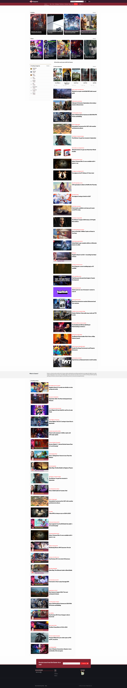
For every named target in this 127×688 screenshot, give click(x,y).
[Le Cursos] (82, 672)
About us (55, 675)
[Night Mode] (85, 1)
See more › (94, 12)
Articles (34, 69)
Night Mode (38, 672)
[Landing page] (31, 1)
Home (55, 671)
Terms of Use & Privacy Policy (39, 685)
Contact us (56, 673)
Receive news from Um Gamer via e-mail (50, 663)
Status (46, 685)
